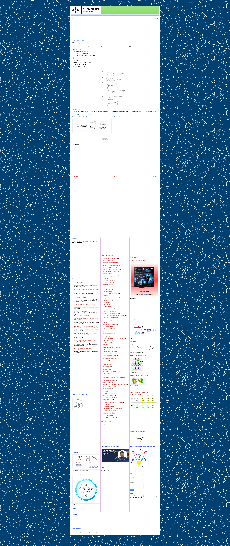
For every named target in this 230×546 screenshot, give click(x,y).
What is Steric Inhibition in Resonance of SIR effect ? (85, 333)
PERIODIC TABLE (107, 388)
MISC (104, 368)
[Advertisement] (16, 2)
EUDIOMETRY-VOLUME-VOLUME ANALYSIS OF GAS (114, 330)
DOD (104, 322)
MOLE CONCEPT (107, 369)
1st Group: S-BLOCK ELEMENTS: (111, 269)
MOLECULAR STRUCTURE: (109, 371)
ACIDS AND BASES (107, 277)
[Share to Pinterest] (107, 139)
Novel (128, 15)
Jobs (104, 362)
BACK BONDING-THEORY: (80, 297)
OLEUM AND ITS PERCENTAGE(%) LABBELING (85, 326)
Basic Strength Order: (107, 291)
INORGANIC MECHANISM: (109, 355)
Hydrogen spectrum (107, 349)
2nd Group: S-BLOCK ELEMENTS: (111, 271)
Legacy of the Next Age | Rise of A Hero (141, 260)
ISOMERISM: (106, 360)
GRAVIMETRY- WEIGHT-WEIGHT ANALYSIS (113, 338)
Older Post (155, 176)
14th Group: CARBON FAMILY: (110, 260)
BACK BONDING (107, 289)
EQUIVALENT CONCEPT (109, 328)
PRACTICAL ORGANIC (108, 395)
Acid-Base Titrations (107, 273)
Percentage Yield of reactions (109, 386)
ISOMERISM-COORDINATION (110, 359)
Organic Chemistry (100, 15)
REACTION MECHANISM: (109, 397)
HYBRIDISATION (107, 346)
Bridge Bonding (106, 302)
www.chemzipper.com (88, 532)
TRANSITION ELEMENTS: (109, 417)
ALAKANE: (105, 278)
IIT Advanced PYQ (107, 353)
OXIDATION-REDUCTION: (81, 141)
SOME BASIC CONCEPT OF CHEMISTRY (113, 402)
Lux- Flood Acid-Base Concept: (81, 311)
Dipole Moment (106, 321)
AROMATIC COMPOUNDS (109, 288)
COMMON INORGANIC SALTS (110, 313)
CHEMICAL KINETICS (108, 311)
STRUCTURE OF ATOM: (108, 406)
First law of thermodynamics (109, 333)
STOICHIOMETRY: (107, 404)
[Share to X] (104, 139)
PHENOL (105, 390)
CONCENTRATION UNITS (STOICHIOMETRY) (114, 315)
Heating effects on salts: (108, 342)
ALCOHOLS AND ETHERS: (109, 280)
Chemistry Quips (106, 426)
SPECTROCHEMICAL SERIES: (81, 282)
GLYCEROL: (106, 337)
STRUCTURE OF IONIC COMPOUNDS (112, 408)
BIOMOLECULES (107, 300)
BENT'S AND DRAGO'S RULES (110, 293)
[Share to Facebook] (105, 139)
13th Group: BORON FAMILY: (109, 258)
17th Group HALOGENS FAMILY (110, 265)
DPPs (114, 15)
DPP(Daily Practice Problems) (109, 324)
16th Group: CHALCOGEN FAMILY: (111, 264)
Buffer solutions (106, 304)
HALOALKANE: (106, 340)
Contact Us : (133, 15)
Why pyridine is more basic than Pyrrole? (83, 348)
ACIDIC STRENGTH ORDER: (110, 275)
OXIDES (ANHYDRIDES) (109, 382)
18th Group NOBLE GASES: (109, 267)
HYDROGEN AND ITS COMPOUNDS (111, 347)
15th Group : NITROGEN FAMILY (110, 262)
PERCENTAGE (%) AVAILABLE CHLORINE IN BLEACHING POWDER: (85, 340)
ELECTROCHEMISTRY (108, 326)
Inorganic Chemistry (90, 15)
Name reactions (106, 373)
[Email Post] (100, 139)
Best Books (105, 295)
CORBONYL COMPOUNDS (109, 319)
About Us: (140, 15)
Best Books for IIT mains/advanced (110, 297)
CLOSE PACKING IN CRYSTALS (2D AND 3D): (85, 304)
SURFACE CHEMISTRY (108, 410)
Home (73, 15)
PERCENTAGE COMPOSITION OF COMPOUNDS (114, 384)
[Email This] (102, 139)
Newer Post (75, 176)
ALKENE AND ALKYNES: (109, 284)
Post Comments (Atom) (83, 179)
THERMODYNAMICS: (108, 415)
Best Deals (105, 299)
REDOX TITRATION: (108, 399)
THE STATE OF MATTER (109, 414)
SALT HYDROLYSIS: (108, 401)
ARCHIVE (108, 15)
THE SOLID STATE (107, 412)
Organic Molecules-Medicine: (109, 379)
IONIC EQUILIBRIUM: (108, 357)
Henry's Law (105, 344)
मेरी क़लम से (105, 424)
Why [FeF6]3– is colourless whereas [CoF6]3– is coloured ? (86, 289)
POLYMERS (105, 391)
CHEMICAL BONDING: (108, 308)
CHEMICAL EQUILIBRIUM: (109, 310)
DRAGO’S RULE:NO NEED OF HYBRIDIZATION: (139, 393)
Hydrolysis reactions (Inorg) (109, 351)
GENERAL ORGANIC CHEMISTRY (111, 335)
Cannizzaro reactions (107, 306)
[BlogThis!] (103, 139)
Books (118, 15)
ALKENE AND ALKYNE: (109, 282)
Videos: (123, 15)
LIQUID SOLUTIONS (108, 364)
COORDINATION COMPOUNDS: (110, 317)
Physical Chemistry (80, 15)
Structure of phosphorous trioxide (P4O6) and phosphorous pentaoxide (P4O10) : (87, 318)
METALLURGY (106, 366)
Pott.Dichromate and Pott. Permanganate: (112, 393)
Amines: (104, 286)
